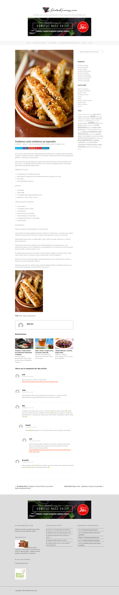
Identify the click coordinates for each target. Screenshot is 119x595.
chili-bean (99, 117)
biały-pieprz (97, 114)
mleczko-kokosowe (93, 129)
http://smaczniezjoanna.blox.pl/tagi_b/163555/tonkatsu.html (40, 381)
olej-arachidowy (89, 132)
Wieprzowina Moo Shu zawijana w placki (57, 536)
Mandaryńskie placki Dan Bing (57, 540)
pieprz (98, 134)
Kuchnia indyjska (83, 73)
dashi (20, 315)
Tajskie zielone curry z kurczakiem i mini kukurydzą (58, 544)
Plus (32, 148)
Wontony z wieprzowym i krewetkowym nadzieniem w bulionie (23, 352)
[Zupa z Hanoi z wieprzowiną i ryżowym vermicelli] (44, 343)
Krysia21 (25, 460)
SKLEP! (84, 42)
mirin (86, 129)
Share (46, 148)
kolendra (82, 127)
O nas (90, 42)
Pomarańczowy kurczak (90, 529)
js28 (23, 375)
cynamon (80, 120)
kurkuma (81, 129)
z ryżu (63, 144)
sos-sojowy (84, 140)
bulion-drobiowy (84, 117)
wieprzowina (31, 315)
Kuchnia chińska (83, 65)
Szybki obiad (82, 102)
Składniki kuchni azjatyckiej (69, 42)
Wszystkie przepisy (39, 42)
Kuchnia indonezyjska (84, 77)
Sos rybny (94, 140)
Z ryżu (80, 106)
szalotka (81, 142)
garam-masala (95, 120)
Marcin (25, 144)
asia (30, 439)
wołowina (89, 147)
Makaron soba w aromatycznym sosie (59, 532)
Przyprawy (52, 42)
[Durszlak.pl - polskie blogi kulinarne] (21, 563)
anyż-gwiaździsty (82, 114)
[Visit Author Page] (21, 325)
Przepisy (57, 144)
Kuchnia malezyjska (84, 75)
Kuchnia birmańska (84, 80)
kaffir (85, 125)
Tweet (20, 148)
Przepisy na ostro (83, 94)
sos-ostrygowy (99, 138)
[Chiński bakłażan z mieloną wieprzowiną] (64, 343)
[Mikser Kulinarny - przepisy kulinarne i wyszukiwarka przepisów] (20, 579)
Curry (79, 96)
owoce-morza (92, 134)
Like (26, 148)
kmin (97, 125)
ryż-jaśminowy (94, 136)
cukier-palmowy (96, 119)
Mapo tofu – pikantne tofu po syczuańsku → (84, 486)
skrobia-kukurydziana (86, 138)
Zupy (79, 98)
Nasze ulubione (82, 104)
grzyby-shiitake (83, 123)
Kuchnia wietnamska (84, 71)
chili (93, 116)
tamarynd (87, 142)
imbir (91, 122)
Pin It (39, 148)
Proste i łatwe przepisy (47, 144)
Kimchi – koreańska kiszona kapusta (59, 529)
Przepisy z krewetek (84, 91)
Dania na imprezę (83, 89)
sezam (25, 315)
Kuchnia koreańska (83, 79)
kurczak (97, 127)
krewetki (90, 127)
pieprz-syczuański (84, 136)
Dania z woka (82, 92)
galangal (89, 120)
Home (28, 42)
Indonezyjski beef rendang (91, 540)
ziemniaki (94, 147)
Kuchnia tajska (82, 69)
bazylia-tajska (89, 114)
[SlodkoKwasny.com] (59, 12)
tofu (90, 142)
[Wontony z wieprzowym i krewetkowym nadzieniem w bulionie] (24, 343)
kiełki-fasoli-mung (91, 125)
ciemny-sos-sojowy (84, 119)
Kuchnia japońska (34, 144)
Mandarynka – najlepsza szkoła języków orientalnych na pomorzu (27, 549)
